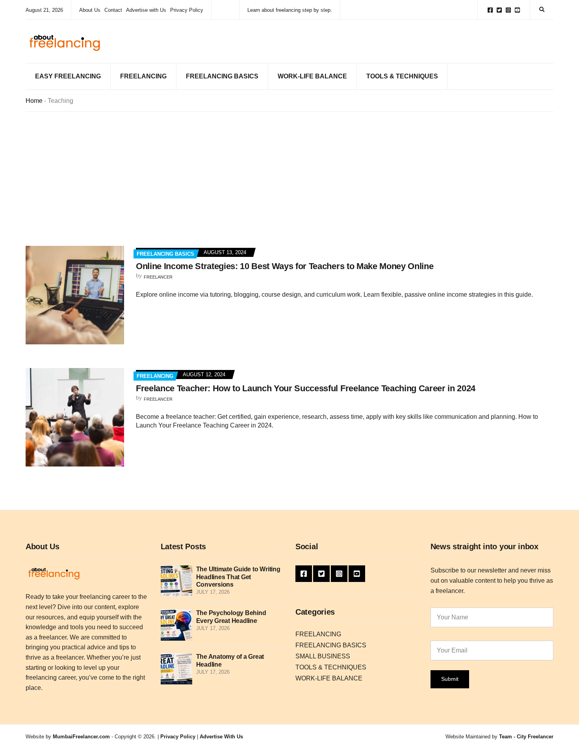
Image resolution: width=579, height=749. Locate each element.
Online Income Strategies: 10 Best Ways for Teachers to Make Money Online (284, 266)
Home (34, 100)
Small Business (322, 656)
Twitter (499, 10)
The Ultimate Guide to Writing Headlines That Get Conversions (238, 576)
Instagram (508, 10)
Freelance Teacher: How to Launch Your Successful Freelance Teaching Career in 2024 (305, 388)
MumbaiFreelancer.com (81, 737)
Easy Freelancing (68, 76)
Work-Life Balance (312, 76)
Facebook (490, 10)
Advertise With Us (221, 737)
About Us (89, 10)
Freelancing (143, 76)
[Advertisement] (289, 171)
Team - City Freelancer (526, 737)
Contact (113, 10)
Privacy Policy (186, 10)
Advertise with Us (146, 10)
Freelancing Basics (222, 76)
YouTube (517, 10)
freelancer (158, 277)
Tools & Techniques (402, 76)
